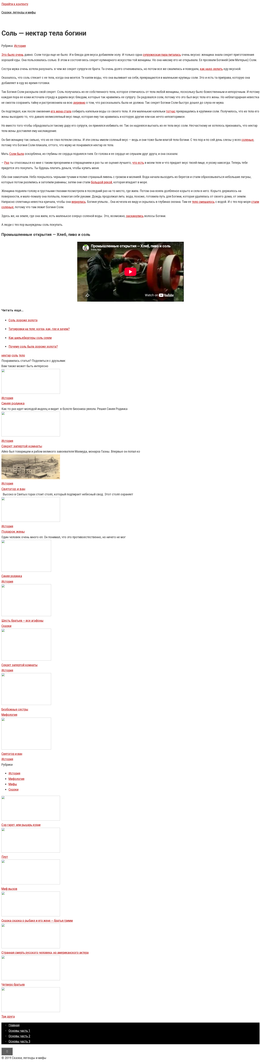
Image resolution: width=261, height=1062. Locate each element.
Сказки (6, 626)
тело (22, 355)
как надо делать (211, 69)
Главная (14, 1025)
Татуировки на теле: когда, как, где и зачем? (39, 329)
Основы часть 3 (19, 1041)
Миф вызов (9, 889)
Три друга (8, 1016)
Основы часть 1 (19, 1031)
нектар (6, 355)
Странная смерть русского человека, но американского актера (45, 952)
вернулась (79, 202)
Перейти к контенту (14, 4)
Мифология (9, 715)
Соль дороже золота (23, 320)
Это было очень (12, 55)
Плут (4, 857)
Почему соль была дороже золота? (33, 346)
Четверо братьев (13, 984)
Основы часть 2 (19, 1036)
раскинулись (135, 216)
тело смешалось (203, 202)
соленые (247, 140)
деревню (79, 103)
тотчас (170, 111)
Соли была (16, 154)
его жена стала (61, 111)
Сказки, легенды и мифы (18, 12)
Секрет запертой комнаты (19, 665)
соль (15, 355)
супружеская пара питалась (162, 55)
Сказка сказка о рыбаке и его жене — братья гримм (37, 920)
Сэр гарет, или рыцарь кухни (20, 825)
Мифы (13, 784)
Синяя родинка (11, 576)
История (20, 46)
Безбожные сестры (14, 709)
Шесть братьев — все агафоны (22, 620)
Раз (6, 163)
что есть (138, 163)
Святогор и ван (11, 754)
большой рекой (101, 182)
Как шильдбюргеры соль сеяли (30, 338)
